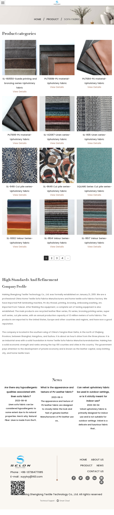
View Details (20, 91)
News (100, 465)
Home (37, 19)
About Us (97, 459)
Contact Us (95, 471)
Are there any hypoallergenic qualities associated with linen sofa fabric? (20, 392)
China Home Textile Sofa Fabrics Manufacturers (40, 298)
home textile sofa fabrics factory (86, 298)
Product (53, 19)
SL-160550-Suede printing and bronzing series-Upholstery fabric (20, 83)
